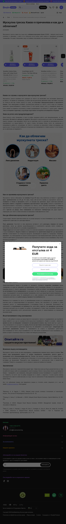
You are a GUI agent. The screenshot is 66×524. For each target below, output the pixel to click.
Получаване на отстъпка (45, 274)
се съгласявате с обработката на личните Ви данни (43, 278)
